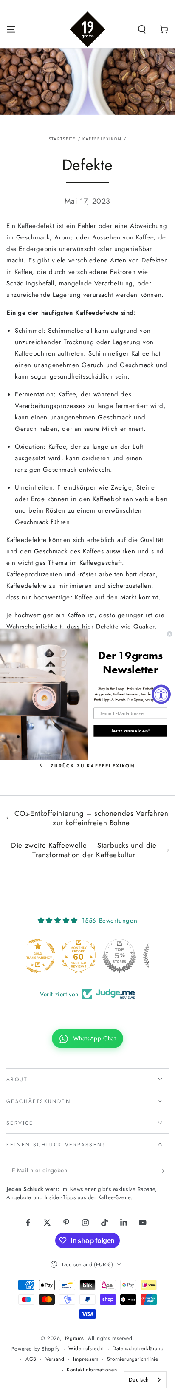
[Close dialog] (169, 634)
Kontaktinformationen (92, 1370)
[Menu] (11, 29)
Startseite (62, 139)
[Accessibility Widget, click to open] (161, 694)
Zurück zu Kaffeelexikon (93, 765)
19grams (74, 1338)
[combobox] (145, 1379)
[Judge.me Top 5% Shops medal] (87, 956)
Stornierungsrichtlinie (132, 1359)
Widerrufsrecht (86, 1348)
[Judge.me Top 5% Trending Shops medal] (128, 956)
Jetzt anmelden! (130, 730)
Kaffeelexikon (102, 139)
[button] (142, 29)
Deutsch (139, 1380)
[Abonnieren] (164, 1170)
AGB (31, 1359)
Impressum (85, 1359)
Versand (55, 1359)
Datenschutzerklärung (138, 1348)
